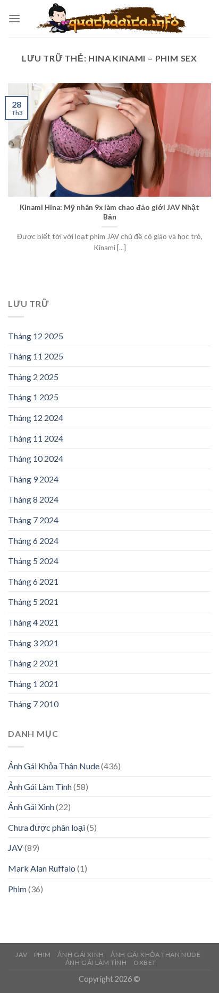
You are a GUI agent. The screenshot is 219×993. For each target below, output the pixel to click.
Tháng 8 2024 (33, 499)
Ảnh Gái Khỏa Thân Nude (53, 766)
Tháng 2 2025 (33, 377)
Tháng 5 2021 (33, 601)
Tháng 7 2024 (33, 520)
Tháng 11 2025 (35, 356)
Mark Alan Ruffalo (41, 868)
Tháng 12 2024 (35, 417)
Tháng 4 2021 (33, 622)
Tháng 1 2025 (33, 397)
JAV (15, 847)
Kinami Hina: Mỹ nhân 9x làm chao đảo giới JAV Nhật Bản (109, 212)
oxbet (144, 962)
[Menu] (14, 18)
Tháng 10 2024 (35, 458)
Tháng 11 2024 (35, 438)
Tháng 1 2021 (33, 684)
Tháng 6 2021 (33, 581)
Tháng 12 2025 (35, 336)
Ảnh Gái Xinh (31, 807)
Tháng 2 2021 (33, 663)
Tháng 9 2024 (33, 479)
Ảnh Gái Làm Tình (40, 786)
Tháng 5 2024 (33, 561)
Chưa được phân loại (46, 827)
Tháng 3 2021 (33, 643)
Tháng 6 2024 (33, 540)
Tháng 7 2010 (33, 704)
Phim (17, 889)
